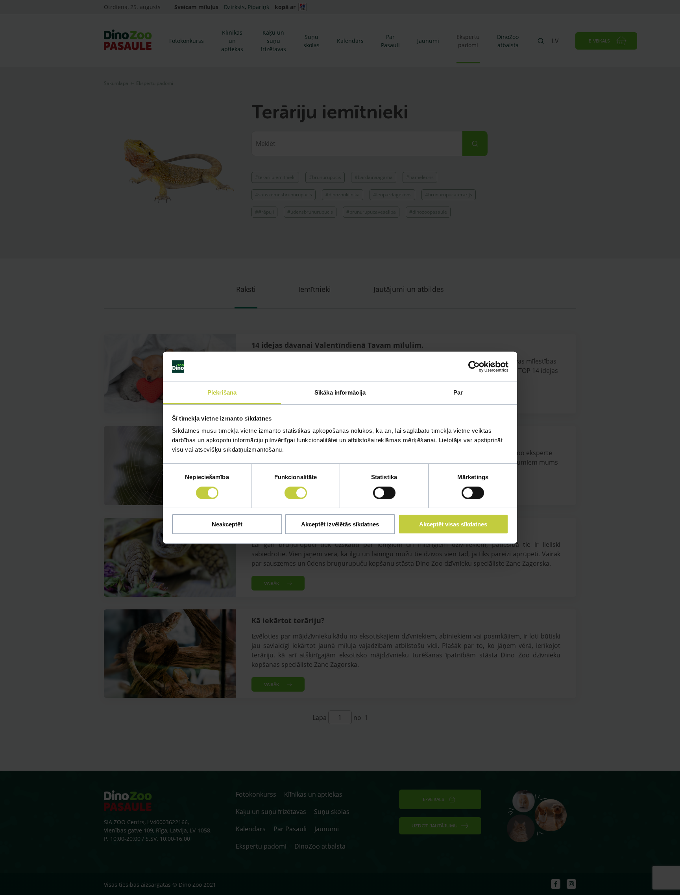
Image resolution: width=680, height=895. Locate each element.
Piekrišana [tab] (222, 392)
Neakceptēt (227, 524)
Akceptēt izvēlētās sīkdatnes (340, 524)
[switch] (296, 492)
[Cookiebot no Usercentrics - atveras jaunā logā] (474, 367)
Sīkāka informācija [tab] (340, 392)
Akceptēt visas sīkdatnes (453, 524)
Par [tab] (458, 392)
